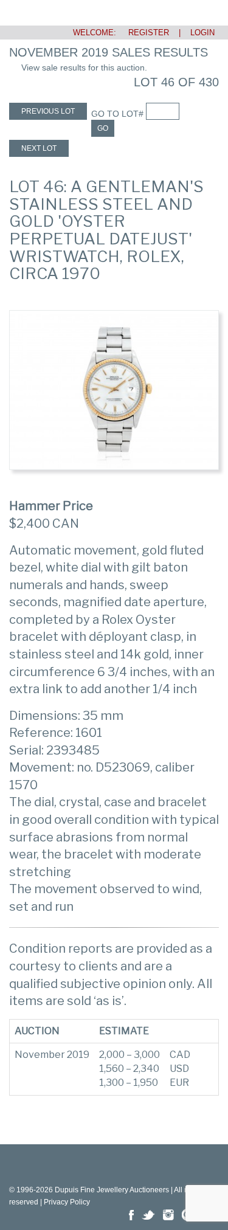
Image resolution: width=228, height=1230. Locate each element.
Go (102, 128)
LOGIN (202, 32)
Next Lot (39, 148)
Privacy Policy (67, 1202)
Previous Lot (48, 111)
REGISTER (144, 32)
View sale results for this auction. (84, 67)
